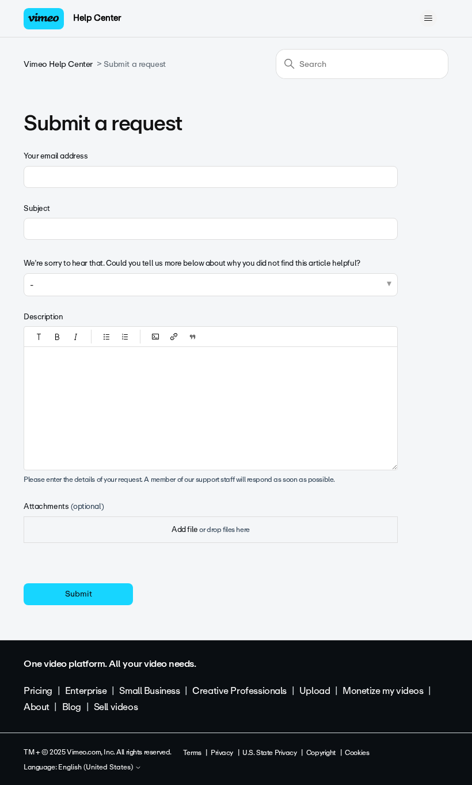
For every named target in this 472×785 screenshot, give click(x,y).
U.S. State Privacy (269, 752)
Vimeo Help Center (58, 64)
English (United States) (96, 768)
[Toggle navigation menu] (428, 18)
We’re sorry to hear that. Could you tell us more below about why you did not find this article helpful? (192, 263)
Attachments (64, 506)
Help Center (97, 18)
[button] (39, 337)
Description (43, 317)
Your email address (55, 156)
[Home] (44, 18)
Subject (37, 208)
